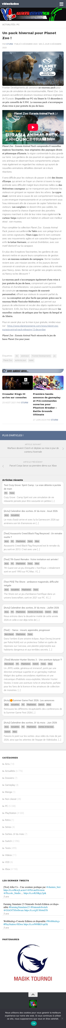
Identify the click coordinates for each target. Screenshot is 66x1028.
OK (33, 1023)
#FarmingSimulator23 (19, 907)
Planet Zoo (7, 360)
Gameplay (10, 785)
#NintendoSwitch (39, 907)
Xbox (37, 541)
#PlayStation (10, 924)
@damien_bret (53, 887)
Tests (12, 493)
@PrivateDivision (36, 890)
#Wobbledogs (53, 921)
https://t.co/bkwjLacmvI (15, 890)
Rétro (8, 820)
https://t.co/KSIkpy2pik (35, 893)
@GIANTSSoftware (14, 910)
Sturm (9, 44)
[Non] (62, 1018)
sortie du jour (20, 360)
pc (55, 356)
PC (18, 24)
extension (25, 356)
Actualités (8, 24)
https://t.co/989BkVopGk (36, 924)
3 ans (6, 896)
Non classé (9, 634)
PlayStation (20, 541)
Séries (8, 827)
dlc (17, 356)
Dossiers (9, 778)
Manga (8, 792)
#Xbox (19, 924)
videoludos (10, 3)
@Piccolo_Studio (12, 893)
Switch (48, 612)
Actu (6, 515)
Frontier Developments (41, 356)
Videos (8, 855)
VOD (7, 862)
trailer (31, 360)
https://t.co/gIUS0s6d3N (36, 910)
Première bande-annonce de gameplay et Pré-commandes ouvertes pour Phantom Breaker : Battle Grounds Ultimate (46, 404)
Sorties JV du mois (35, 612)
